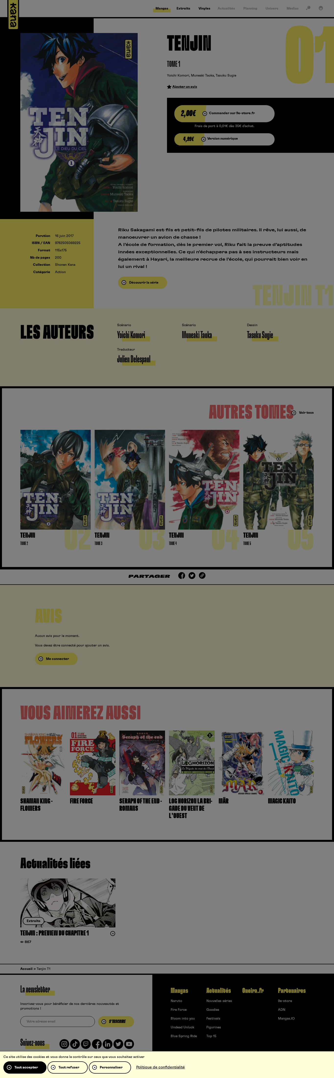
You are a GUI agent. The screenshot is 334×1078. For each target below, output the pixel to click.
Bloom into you (183, 1018)
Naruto (176, 1001)
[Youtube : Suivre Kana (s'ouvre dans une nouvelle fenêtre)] (129, 1046)
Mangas (179, 990)
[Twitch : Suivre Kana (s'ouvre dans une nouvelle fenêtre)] (86, 1046)
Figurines (213, 1027)
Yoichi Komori (178, 75)
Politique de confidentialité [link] (160, 1067)
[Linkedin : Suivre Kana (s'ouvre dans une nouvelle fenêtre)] (107, 1046)
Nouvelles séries (219, 1001)
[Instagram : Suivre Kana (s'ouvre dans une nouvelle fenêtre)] (64, 1046)
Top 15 (211, 1036)
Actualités (218, 990)
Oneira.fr (253, 990)
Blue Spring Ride (184, 1036)
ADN (281, 1009)
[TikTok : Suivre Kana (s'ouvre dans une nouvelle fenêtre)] (75, 1046)
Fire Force (179, 1009)
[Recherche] (308, 9)
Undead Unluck (182, 1027)
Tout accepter (26, 1067)
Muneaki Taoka (202, 75)
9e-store (285, 1001)
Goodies (212, 1009)
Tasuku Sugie (226, 75)
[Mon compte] (321, 9)
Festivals (213, 1018)
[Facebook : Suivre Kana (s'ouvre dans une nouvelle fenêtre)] (97, 1046)
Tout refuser (68, 1067)
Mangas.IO (286, 1018)
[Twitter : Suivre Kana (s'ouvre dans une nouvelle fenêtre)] (118, 1046)
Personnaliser (111, 1067)
